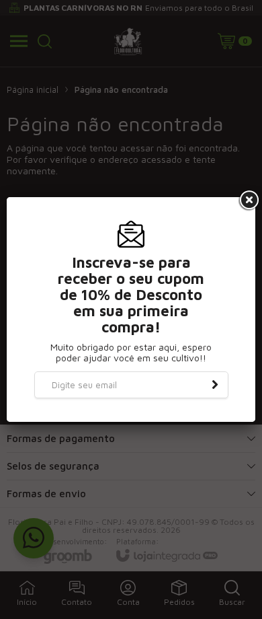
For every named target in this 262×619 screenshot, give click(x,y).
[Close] (247, 200)
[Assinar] (215, 384)
